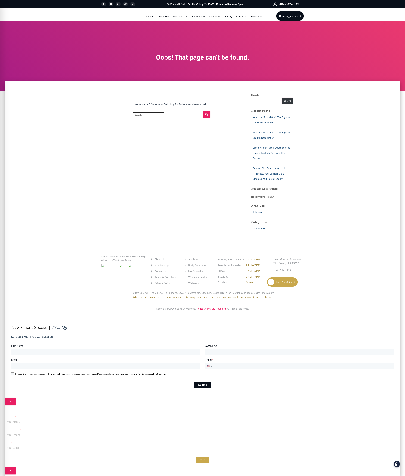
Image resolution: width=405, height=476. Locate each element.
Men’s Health (180, 16)
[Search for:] (168, 117)
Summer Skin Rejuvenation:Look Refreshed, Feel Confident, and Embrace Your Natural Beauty (269, 173)
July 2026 (257, 212)
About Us (241, 16)
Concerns (214, 16)
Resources (256, 16)
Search (255, 94)
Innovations (198, 16)
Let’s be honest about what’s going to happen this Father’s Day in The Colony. (271, 153)
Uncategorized (260, 228)
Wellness (164, 16)
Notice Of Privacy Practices (211, 308)
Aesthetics (149, 16)
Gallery (228, 16)
